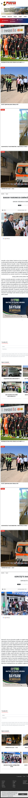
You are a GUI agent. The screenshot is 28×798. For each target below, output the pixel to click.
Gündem (4, 16)
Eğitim (14, 785)
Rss (24, 776)
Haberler (2, 193)
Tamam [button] (23, 794)
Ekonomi (10, 16)
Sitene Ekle (19, 776)
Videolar (13, 19)
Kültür (25, 16)
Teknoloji (3, 786)
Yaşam (15, 16)
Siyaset (3, 785)
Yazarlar (13, 21)
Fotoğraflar (20, 19)
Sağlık (20, 16)
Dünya (14, 786)
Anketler (24, 782)
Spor (14, 783)
